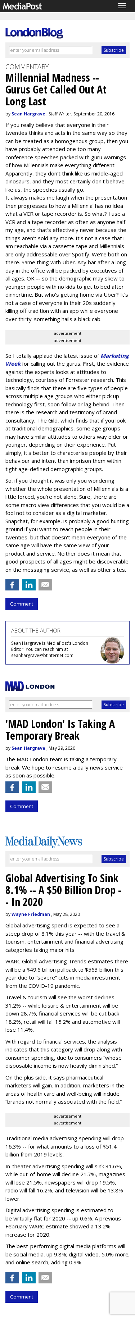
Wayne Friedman (31, 914)
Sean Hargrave (28, 114)
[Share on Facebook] (12, 584)
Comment (21, 604)
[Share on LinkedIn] (29, 584)
